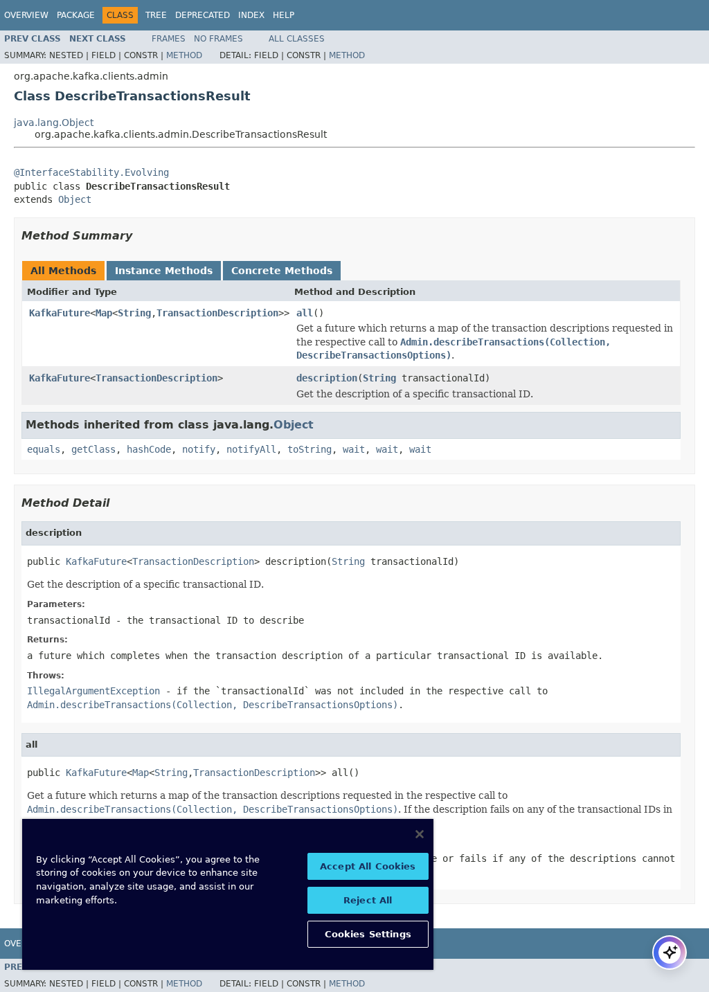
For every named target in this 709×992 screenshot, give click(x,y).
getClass (93, 449)
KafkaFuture (59, 312)
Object (74, 199)
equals (43, 449)
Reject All (367, 900)
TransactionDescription (217, 312)
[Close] (419, 834)
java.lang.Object (53, 122)
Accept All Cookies (367, 866)
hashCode (149, 449)
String (134, 312)
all (304, 312)
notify (198, 449)
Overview (26, 15)
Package (76, 15)
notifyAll (251, 449)
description (326, 378)
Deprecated (202, 15)
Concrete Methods (281, 270)
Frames (169, 39)
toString (309, 449)
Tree (156, 15)
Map (104, 312)
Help (283, 15)
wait (354, 449)
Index (251, 15)
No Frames (218, 39)
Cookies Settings (368, 934)
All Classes (297, 39)
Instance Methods (164, 270)
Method (184, 55)
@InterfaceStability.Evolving (91, 172)
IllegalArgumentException (93, 690)
